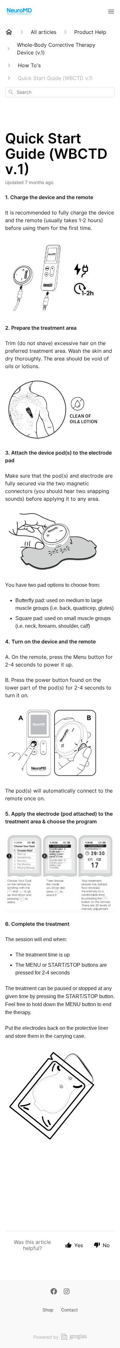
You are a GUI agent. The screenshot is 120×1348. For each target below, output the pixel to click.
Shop (48, 1309)
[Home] (9, 32)
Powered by (46, 1337)
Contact (69, 1309)
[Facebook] (54, 1291)
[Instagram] (66, 1291)
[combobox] (60, 92)
